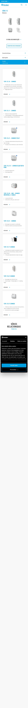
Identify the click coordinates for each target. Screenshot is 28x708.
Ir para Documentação (12, 39)
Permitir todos (14, 365)
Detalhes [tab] (12, 341)
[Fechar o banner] (25, 337)
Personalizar (13, 369)
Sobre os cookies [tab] (22, 341)
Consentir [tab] (4, 341)
